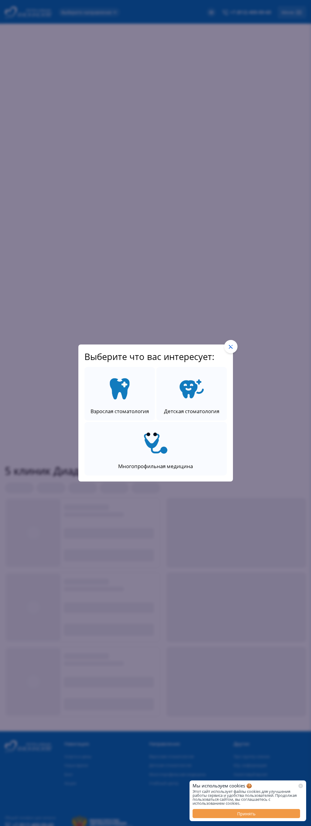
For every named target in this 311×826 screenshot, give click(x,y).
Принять (246, 814)
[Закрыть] (300, 785)
